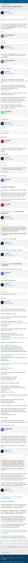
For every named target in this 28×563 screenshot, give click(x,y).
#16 (26, 289)
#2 (26, 40)
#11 (26, 209)
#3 (26, 51)
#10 (26, 184)
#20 (26, 494)
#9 (26, 162)
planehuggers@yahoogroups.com (10, 345)
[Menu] (2, 1)
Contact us (3, 557)
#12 (26, 222)
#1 (26, 17)
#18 (26, 433)
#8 (26, 145)
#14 (26, 258)
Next (14, 540)
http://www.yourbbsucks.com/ (8, 380)
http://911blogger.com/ (7, 368)
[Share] (25, 17)
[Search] (26, 1)
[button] (1, 556)
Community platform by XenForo (12, 561)
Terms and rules (10, 557)
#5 (26, 77)
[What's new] (23, 1)
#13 (26, 247)
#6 (26, 116)
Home (2, 559)
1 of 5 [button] (10, 540)
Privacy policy (17, 557)
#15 (26, 278)
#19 (26, 455)
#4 (26, 65)
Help (22, 557)
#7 (26, 128)
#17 (26, 306)
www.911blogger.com (6, 90)
